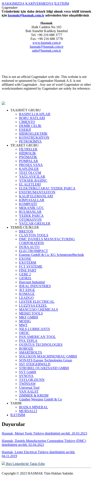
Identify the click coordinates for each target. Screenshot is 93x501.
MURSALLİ (28, 411)
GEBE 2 (25, 274)
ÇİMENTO (27, 122)
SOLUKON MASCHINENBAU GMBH (48, 356)
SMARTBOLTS (30, 352)
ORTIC (24, 333)
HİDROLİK (27, 153)
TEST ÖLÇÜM (30, 173)
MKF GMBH (28, 317)
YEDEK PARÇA (31, 216)
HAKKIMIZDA (13, 3)
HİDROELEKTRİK (33, 133)
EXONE (25, 258)
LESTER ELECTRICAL (37, 301)
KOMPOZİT (28, 204)
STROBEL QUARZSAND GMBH (44, 368)
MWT (23, 325)
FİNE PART (27, 270)
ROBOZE (26, 348)
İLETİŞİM (61, 3)
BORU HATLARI (32, 118)
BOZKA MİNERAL (33, 407)
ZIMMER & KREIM (33, 395)
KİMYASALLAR (31, 200)
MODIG (25, 321)
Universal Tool (29, 387)
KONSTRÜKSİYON (34, 137)
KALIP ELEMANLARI (36, 196)
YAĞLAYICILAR (32, 176)
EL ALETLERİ (30, 184)
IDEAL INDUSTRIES (35, 286)
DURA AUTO (29, 247)
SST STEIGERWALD (34, 364)
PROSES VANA (31, 165)
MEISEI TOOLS (31, 313)
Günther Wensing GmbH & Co (40, 399)
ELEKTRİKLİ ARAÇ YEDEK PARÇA (47, 188)
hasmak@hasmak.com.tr (26, 15)
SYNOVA (26, 376)
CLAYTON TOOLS (33, 235)
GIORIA (25, 278)
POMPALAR (28, 161)
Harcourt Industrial (32, 282)
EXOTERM (27, 262)
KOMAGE (27, 294)
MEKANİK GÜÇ (31, 208)
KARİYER (33, 3)
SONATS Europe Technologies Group (45, 360)
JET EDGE (27, 290)
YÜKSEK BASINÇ (33, 180)
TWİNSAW (27, 384)
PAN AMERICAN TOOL (37, 337)
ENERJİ (25, 130)
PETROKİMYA (30, 141)
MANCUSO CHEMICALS (38, 309)
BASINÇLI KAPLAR (34, 114)
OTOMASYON (30, 219)
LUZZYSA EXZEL (33, 305)
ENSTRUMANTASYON (37, 192)
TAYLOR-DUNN (32, 380)
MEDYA (47, 3)
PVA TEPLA (28, 341)
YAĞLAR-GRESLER (34, 223)
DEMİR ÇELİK (30, 126)
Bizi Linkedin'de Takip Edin (25, 464)
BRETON (26, 231)
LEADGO (26, 298)
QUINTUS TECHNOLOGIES (41, 344)
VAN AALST (28, 391)
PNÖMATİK (28, 157)
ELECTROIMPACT (33, 251)
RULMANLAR (30, 212)
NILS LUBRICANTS (34, 329)
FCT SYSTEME (30, 266)
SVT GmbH (27, 372)
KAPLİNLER (29, 169)
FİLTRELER (28, 149)
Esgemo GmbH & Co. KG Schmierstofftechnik (51, 255)
